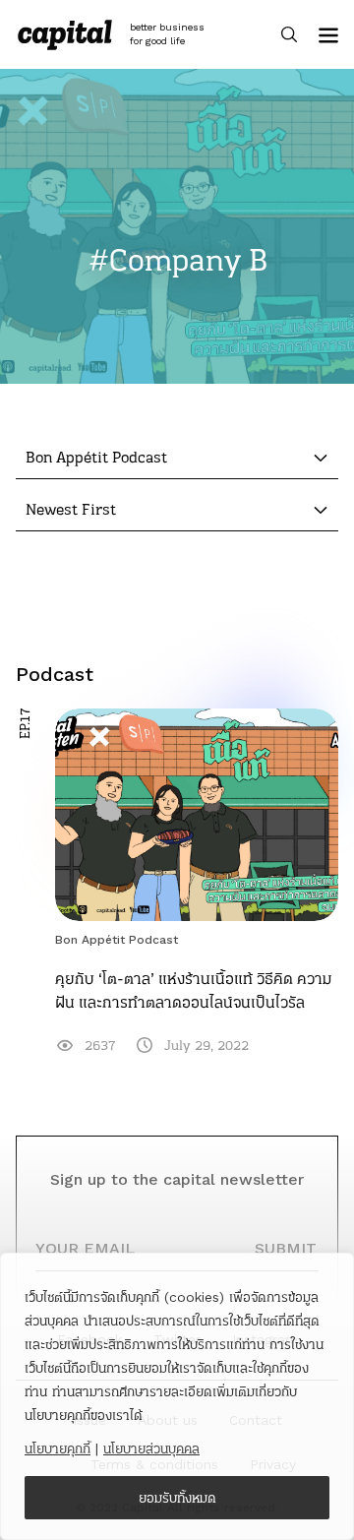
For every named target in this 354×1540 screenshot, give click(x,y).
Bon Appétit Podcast (116, 940)
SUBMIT (286, 1248)
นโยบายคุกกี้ (57, 1448)
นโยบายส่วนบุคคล (151, 1448)
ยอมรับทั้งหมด (177, 1498)
